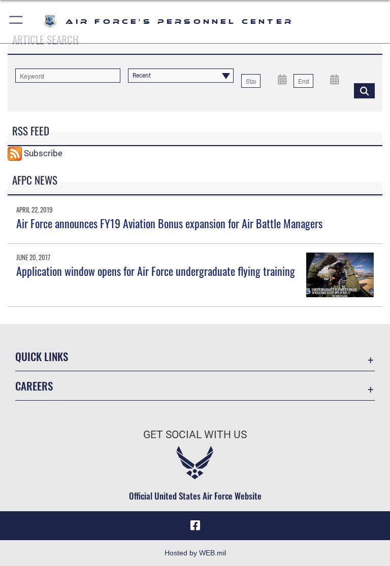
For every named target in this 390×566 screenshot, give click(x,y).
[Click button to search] (364, 90)
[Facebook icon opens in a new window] (195, 525)
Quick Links (41, 356)
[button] (16, 21)
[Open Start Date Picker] (282, 78)
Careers (34, 386)
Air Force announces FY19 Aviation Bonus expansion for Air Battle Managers (169, 223)
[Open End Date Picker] (335, 78)
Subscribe (43, 153)
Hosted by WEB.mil (195, 553)
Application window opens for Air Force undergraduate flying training (155, 271)
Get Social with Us (195, 435)
